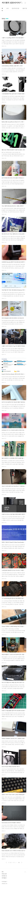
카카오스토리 (4, 873)
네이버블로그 (4, 878)
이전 (6, 862)
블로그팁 (25, 8)
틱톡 (2, 871)
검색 (22, 3)
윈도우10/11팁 (15, 8)
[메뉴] (25, 3)
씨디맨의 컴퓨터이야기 (12, 3)
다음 (21, 862)
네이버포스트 (4, 876)
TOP (25, 872)
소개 (7, 8)
